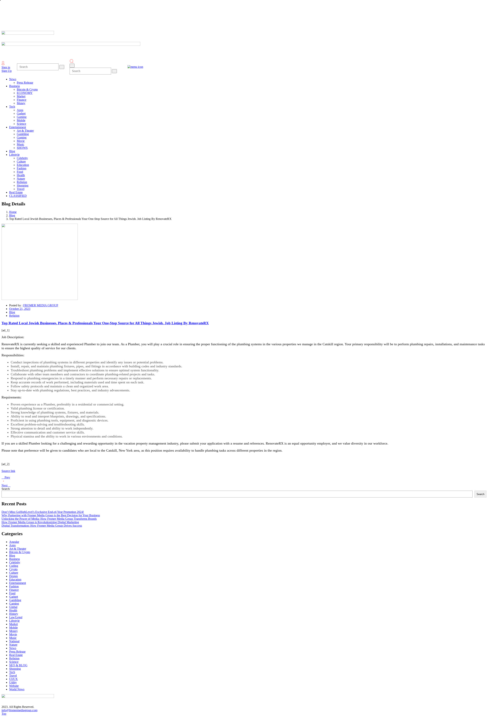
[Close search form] (72, 66)
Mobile (13, 627)
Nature (13, 644)
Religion (14, 315)
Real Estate (16, 655)
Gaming (14, 603)
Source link (8, 471)
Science (13, 661)
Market (13, 624)
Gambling (15, 600)
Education (15, 579)
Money (13, 631)
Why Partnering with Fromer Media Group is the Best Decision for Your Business (51, 515)
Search (6, 488)
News (12, 648)
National (14, 641)
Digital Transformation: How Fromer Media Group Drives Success (42, 525)
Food (12, 593)
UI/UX (13, 679)
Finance (14, 589)
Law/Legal (15, 617)
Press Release (17, 651)
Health (13, 610)
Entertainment (17, 583)
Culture (13, 572)
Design (13, 576)
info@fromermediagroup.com (19, 710)
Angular (14, 541)
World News (16, 689)
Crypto (13, 569)
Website (14, 685)
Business (14, 559)
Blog (12, 215)
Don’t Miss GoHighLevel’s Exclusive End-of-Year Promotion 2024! (43, 512)
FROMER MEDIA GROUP (40, 305)
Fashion (14, 586)
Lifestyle (14, 620)
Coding (13, 565)
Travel (13, 675)
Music (13, 637)
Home (13, 212)
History (13, 613)
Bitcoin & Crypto (19, 552)
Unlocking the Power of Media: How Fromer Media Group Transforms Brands (49, 518)
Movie (13, 634)
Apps (12, 545)
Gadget (13, 596)
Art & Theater (17, 548)
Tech (12, 672)
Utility (13, 682)
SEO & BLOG (18, 665)
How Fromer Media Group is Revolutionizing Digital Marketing (40, 522)
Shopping (15, 668)
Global (13, 607)
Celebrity (14, 562)
